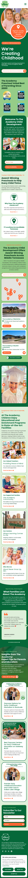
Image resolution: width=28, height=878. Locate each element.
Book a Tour (7, 326)
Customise (8, 869)
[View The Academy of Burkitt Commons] (24, 352)
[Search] (24, 70)
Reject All (20, 869)
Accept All (14, 874)
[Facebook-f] (2, 851)
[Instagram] (5, 851)
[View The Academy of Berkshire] (24, 326)
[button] (14, 144)
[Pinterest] (11, 851)
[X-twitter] (8, 851)
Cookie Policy (5, 865)
